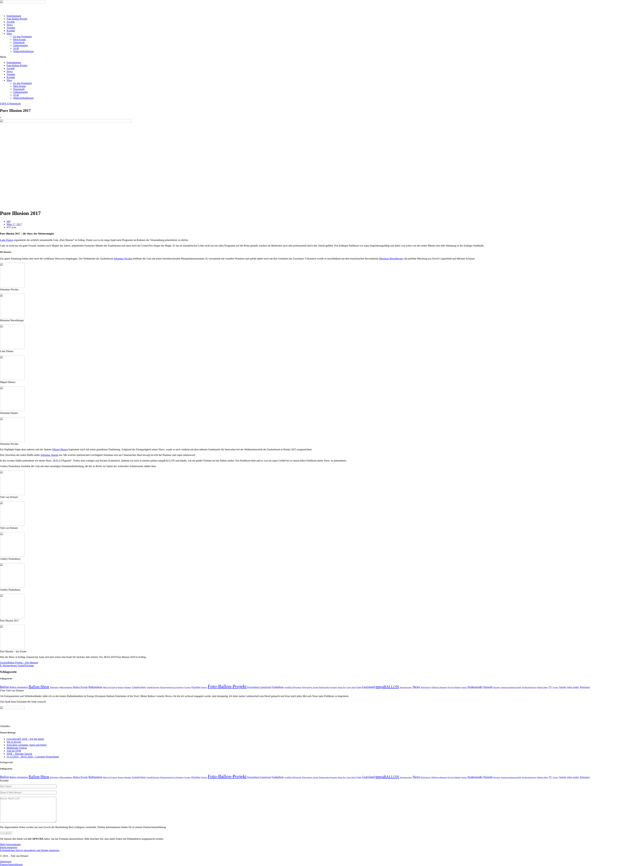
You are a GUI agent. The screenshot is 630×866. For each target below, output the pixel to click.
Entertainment (14, 15)
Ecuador (187, 687)
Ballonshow (95, 687)
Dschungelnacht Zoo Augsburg (172, 687)
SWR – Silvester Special (19, 753)
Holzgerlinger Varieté (310, 687)
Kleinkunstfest (324, 687)
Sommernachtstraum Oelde (511, 687)
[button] (315, 57)
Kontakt (11, 30)
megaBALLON (387, 687)
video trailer (573, 687)
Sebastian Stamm (49, 455)
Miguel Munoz (60, 449)
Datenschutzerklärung (11, 864)
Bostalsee (127, 687)
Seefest (464, 687)
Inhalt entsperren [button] (8, 847)
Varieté (562, 687)
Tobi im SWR (14, 750)
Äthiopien (585, 687)
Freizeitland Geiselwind (259, 687)
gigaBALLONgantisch (292, 687)
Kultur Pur (342, 687)
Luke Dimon (6, 240)
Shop (9, 33)
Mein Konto (19, 39)
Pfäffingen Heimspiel (439, 687)
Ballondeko (54, 687)
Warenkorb (19, 42)
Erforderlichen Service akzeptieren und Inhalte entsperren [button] (29, 850)
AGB (16, 48)
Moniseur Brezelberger (391, 258)
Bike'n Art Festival (110, 687)
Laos (359, 687)
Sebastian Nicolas (123, 258)
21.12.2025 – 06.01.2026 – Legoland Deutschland (33, 756)
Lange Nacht (351, 687)
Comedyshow (139, 687)
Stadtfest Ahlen (542, 687)
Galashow (278, 687)
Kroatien (333, 687)
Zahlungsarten (20, 45)
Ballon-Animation (19, 687)
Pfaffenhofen (426, 687)
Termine (11, 27)
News (10, 24)
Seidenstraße (475, 687)
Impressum (5, 861)
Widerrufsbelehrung (23, 51)
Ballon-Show (39, 686)
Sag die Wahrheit (454, 687)
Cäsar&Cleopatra (153, 687)
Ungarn (555, 687)
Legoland (368, 687)
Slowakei (496, 687)
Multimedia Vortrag (17, 747)
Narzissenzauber (406, 687)
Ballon (4, 687)
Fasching (196, 687)
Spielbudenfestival (529, 687)
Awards (11, 21)
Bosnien (121, 687)
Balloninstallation (66, 687)
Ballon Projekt (80, 687)
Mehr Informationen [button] (10, 844)
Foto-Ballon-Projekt (17, 18)
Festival (204, 687)
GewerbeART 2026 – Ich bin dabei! (25, 739)
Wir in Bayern (14, 742)
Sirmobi (488, 687)
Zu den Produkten (22, 36)
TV (550, 687)
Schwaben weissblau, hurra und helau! (27, 744)
